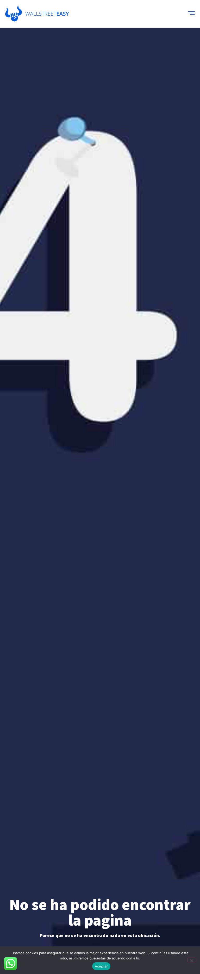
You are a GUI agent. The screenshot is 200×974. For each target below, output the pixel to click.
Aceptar (101, 966)
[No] (191, 960)
